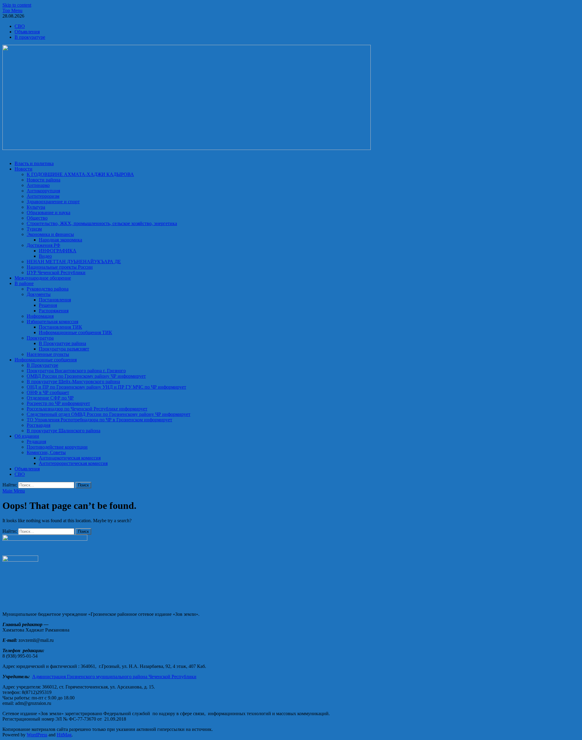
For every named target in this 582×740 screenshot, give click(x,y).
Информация (40, 316)
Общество (37, 218)
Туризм (34, 228)
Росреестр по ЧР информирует (58, 403)
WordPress (37, 734)
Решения (48, 305)
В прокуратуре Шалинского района (63, 430)
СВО (20, 26)
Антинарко (38, 185)
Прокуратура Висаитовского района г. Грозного (76, 370)
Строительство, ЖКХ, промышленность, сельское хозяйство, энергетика (102, 223)
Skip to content (16, 5)
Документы (39, 294)
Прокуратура (40, 337)
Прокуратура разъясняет (64, 348)
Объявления (27, 31)
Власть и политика (34, 163)
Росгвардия (38, 425)
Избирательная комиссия (52, 321)
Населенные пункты (48, 354)
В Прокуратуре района (62, 343)
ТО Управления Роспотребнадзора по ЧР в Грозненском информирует (99, 419)
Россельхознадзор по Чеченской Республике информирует (87, 408)
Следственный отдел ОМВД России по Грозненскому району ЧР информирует (108, 414)
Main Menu (13, 490)
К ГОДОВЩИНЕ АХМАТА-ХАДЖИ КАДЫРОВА (80, 174)
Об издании (27, 436)
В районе (24, 283)
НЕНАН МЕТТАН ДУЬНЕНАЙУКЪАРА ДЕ (74, 261)
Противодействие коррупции (57, 447)
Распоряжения (54, 310)
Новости (23, 168)
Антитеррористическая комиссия (73, 463)
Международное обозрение (43, 277)
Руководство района (48, 288)
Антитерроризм (43, 196)
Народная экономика (60, 239)
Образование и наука (48, 212)
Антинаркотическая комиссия (70, 457)
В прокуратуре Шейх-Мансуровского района (73, 381)
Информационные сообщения (46, 359)
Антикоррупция (43, 190)
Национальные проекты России (60, 267)
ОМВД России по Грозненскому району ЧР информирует (86, 376)
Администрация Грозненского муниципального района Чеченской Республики (114, 676)
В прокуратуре (30, 37)
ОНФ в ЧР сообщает (48, 392)
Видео (45, 256)
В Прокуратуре (42, 365)
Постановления (55, 299)
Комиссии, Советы (46, 452)
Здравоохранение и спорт (53, 201)
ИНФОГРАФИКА (57, 250)
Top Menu (12, 10)
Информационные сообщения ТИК (75, 332)
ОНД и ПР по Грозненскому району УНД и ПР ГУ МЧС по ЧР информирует (106, 387)
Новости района (43, 179)
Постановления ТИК (60, 327)
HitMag (64, 734)
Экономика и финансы (50, 234)
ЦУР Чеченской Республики (56, 272)
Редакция (36, 441)
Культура (36, 207)
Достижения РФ (43, 245)
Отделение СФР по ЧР (50, 397)
